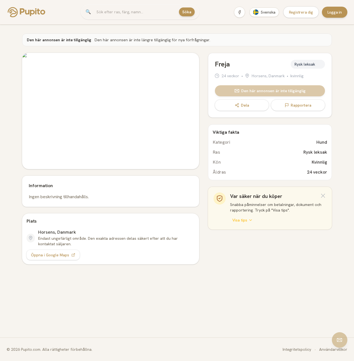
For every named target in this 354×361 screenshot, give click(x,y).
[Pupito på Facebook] (239, 12)
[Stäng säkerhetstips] (323, 195)
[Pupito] (26, 12)
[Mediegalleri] (110, 111)
